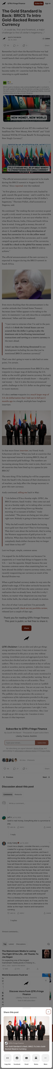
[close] (48, 1012)
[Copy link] (7, 1058)
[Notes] (36, 1058)
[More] (45, 1058)
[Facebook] (17, 1058)
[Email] (26, 1058)
